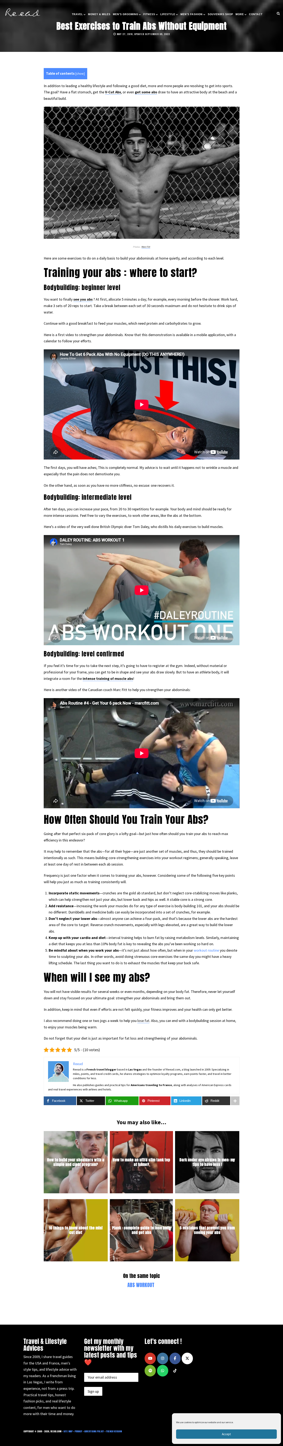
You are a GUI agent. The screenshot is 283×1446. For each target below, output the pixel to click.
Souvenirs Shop (220, 14)
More (240, 14)
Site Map (68, 1431)
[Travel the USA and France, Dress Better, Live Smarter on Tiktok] (175, 1371)
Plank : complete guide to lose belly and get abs (141, 1230)
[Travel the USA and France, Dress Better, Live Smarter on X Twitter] (187, 1358)
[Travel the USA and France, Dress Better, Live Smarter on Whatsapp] (162, 1371)
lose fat (143, 1020)
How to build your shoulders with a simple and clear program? (75, 1162)
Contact (255, 14)
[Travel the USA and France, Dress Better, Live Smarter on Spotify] (150, 1371)
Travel (77, 14)
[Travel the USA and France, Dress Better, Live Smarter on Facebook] (175, 1358)
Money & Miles (99, 14)
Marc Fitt (146, 246)
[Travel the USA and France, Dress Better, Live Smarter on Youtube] (150, 1358)
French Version (114, 1431)
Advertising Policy (94, 1431)
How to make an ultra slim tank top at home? (141, 1162)
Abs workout (140, 1285)
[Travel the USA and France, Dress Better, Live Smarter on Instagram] (162, 1358)
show (80, 74)
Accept (226, 1434)
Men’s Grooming (125, 14)
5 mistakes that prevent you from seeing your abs (207, 1230)
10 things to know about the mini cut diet (76, 1230)
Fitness (149, 14)
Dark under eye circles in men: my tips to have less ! (207, 1162)
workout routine (206, 950)
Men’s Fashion (191, 14)
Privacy (78, 1431)
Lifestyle (167, 14)
